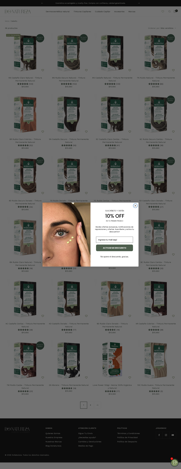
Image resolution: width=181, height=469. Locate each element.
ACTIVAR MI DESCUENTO (114, 248)
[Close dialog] (135, 206)
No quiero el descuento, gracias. (114, 257)
